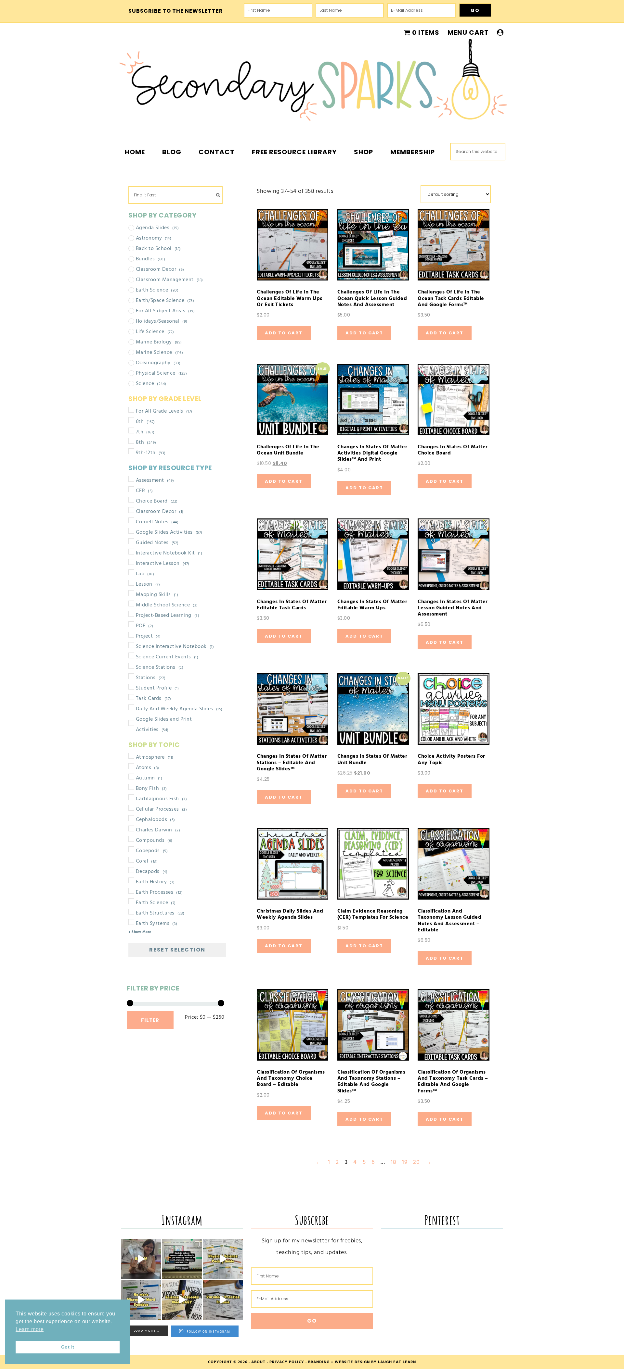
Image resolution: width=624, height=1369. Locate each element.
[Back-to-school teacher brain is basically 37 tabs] (182, 1259)
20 (416, 1162)
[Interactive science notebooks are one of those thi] (182, 1300)
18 (393, 1162)
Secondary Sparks (312, 84)
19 (404, 1162)
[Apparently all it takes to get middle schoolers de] (141, 1259)
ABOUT (258, 1362)
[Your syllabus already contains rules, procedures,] (141, 1300)
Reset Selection (177, 949)
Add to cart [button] (284, 333)
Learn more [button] (30, 1329)
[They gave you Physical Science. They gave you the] (223, 1259)
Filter (150, 1020)
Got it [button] (67, 1347)
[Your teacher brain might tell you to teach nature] (223, 1300)
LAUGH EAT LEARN (397, 1362)
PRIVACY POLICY (286, 1362)
